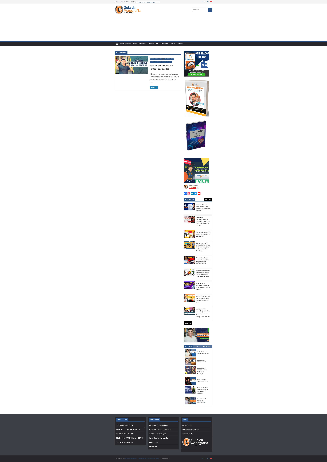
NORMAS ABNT (153, 44)
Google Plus (153, 442)
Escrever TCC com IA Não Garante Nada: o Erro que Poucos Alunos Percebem (203, 207)
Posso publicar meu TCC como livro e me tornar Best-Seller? (203, 234)
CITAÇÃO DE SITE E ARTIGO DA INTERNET (203, 352)
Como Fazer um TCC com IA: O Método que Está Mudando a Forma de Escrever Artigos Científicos (203, 247)
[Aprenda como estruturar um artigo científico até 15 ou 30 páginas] (189, 287)
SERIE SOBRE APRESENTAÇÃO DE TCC (129, 438)
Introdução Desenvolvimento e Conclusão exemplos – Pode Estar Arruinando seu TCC (203, 221)
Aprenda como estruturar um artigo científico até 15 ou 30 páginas (203, 286)
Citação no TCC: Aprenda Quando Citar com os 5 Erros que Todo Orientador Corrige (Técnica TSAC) (203, 312)
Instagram (153, 446)
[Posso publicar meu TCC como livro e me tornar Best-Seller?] (189, 235)
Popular (189, 346)
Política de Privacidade (190, 429)
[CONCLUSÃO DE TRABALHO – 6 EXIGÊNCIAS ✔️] (190, 400)
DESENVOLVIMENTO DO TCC (156, 58)
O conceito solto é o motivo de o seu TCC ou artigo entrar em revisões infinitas (203, 260)
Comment (208, 346)
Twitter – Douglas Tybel (157, 434)
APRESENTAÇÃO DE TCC (124, 442)
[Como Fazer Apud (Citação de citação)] (190, 381)
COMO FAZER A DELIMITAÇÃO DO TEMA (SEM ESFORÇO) (202, 370)
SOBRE (173, 44)
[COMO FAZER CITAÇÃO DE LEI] (190, 361)
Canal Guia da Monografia (158, 438)
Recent (199, 346)
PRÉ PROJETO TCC (125, 44)
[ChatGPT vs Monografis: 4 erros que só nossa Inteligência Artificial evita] (189, 300)
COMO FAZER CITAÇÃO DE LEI (201, 361)
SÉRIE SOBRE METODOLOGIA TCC (128, 429)
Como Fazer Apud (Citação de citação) (202, 380)
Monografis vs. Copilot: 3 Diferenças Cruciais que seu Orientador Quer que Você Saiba (203, 273)
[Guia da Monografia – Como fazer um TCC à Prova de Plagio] (117, 44)
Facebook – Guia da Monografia (160, 429)
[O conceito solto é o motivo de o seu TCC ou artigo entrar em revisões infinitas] (189, 262)
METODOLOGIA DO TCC (169, 58)
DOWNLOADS (164, 44)
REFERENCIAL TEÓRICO (139, 44)
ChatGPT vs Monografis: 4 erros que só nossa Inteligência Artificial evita (203, 299)
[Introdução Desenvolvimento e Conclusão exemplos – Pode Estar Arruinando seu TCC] (189, 222)
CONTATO (180, 44)
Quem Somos (187, 425)
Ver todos (208, 199)
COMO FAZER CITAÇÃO (124, 425)
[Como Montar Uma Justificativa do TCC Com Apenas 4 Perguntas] (190, 390)
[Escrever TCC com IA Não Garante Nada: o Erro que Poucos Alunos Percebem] (189, 209)
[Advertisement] (163, 29)
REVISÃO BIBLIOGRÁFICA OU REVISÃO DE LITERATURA (161, 61)
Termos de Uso (187, 434)
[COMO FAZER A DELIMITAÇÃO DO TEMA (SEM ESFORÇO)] (190, 370)
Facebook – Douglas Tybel (158, 425)
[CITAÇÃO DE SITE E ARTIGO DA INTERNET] (190, 352)
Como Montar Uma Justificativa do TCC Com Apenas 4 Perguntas (202, 390)
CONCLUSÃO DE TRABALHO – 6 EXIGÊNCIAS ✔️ (201, 400)
